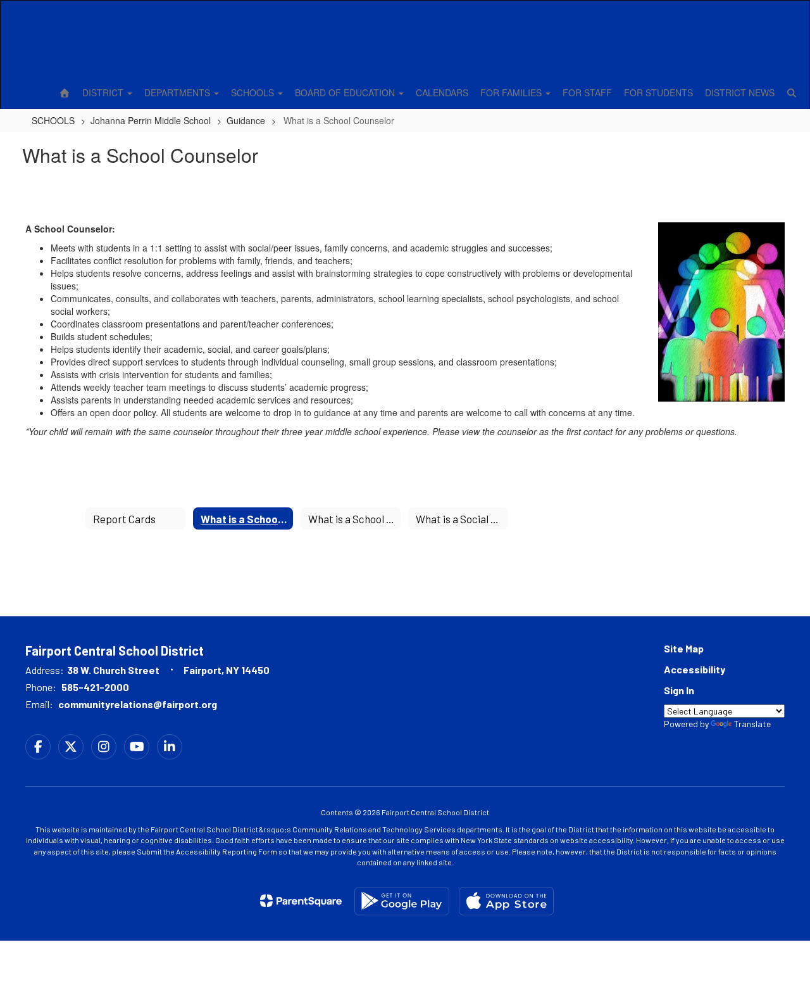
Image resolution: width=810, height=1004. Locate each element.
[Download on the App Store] (506, 901)
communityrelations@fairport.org (137, 704)
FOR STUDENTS (658, 92)
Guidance (246, 120)
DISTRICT (104, 92)
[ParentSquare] (301, 900)
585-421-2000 (95, 687)
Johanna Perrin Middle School (150, 120)
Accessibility (694, 669)
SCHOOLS (254, 92)
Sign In (679, 690)
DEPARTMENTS (178, 92)
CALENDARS (442, 92)
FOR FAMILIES (512, 92)
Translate (752, 723)
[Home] (64, 92)
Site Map (684, 648)
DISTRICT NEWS (740, 92)
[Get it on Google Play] (401, 901)
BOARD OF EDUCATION (346, 92)
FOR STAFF (587, 92)
